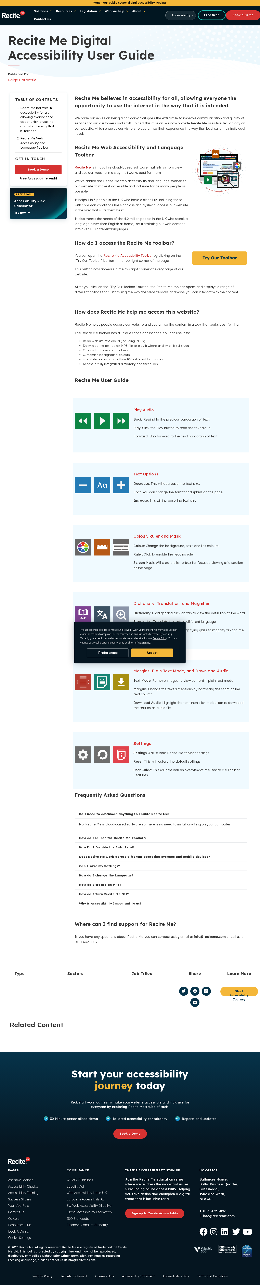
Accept (152, 653)
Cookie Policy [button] (160, 638)
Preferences (108, 653)
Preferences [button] (144, 642)
